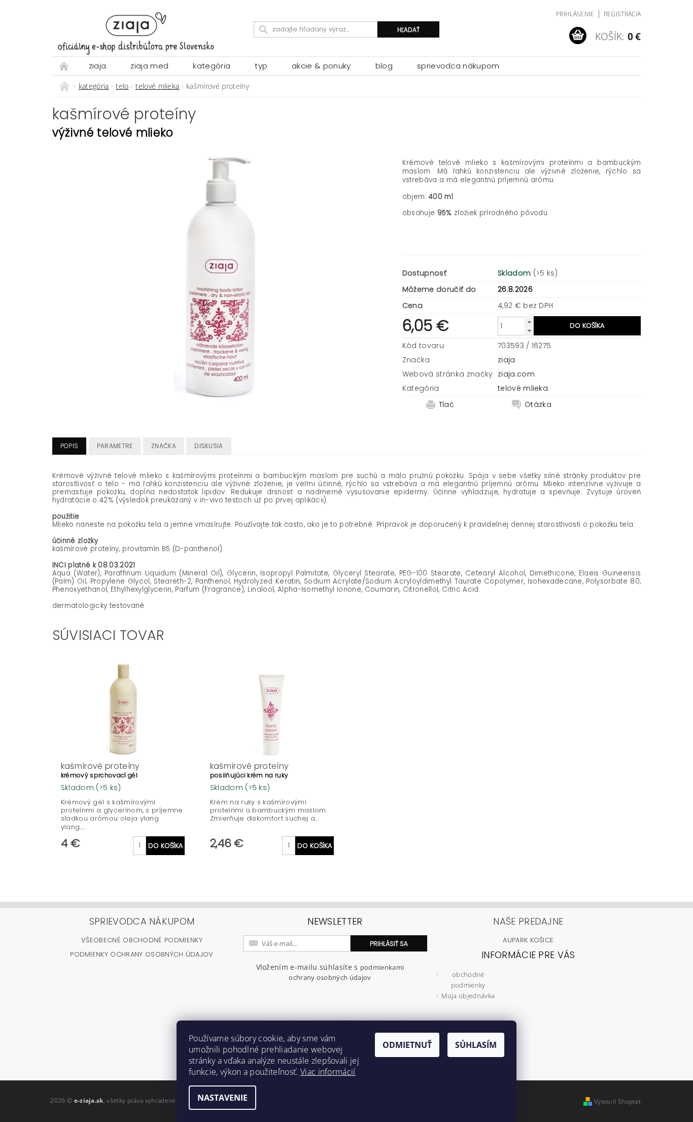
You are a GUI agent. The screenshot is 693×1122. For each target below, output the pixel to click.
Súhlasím (476, 1044)
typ (261, 65)
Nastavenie (222, 1097)
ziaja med (149, 65)
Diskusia (208, 445)
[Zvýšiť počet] (529, 321)
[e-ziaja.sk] (151, 33)
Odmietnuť (407, 1044)
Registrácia (622, 14)
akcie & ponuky (321, 65)
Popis (69, 445)
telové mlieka (523, 388)
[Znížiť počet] (529, 330)
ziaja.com (516, 374)
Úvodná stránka (64, 66)
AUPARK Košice (528, 940)
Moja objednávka (468, 995)
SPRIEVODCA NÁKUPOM (458, 65)
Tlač (446, 404)
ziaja (98, 65)
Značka (163, 445)
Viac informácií (328, 1071)
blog (384, 65)
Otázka (538, 404)
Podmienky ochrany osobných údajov (142, 954)
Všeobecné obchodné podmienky (141, 940)
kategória (211, 65)
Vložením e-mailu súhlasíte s (330, 972)
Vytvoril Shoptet (617, 1101)
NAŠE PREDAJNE (528, 921)
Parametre (115, 445)
